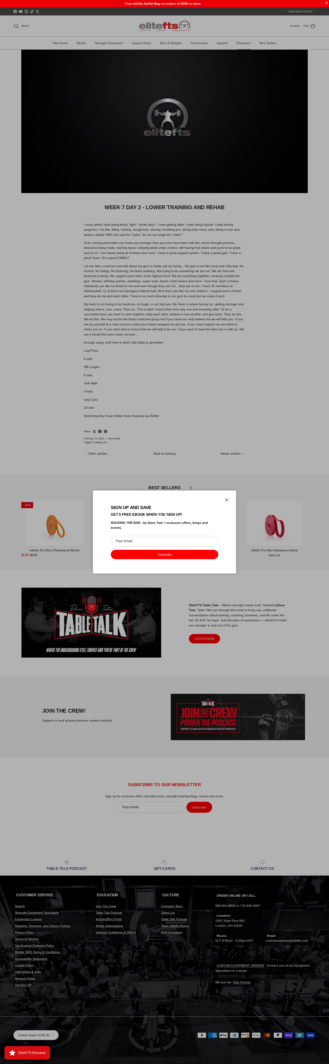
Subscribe (165, 554)
